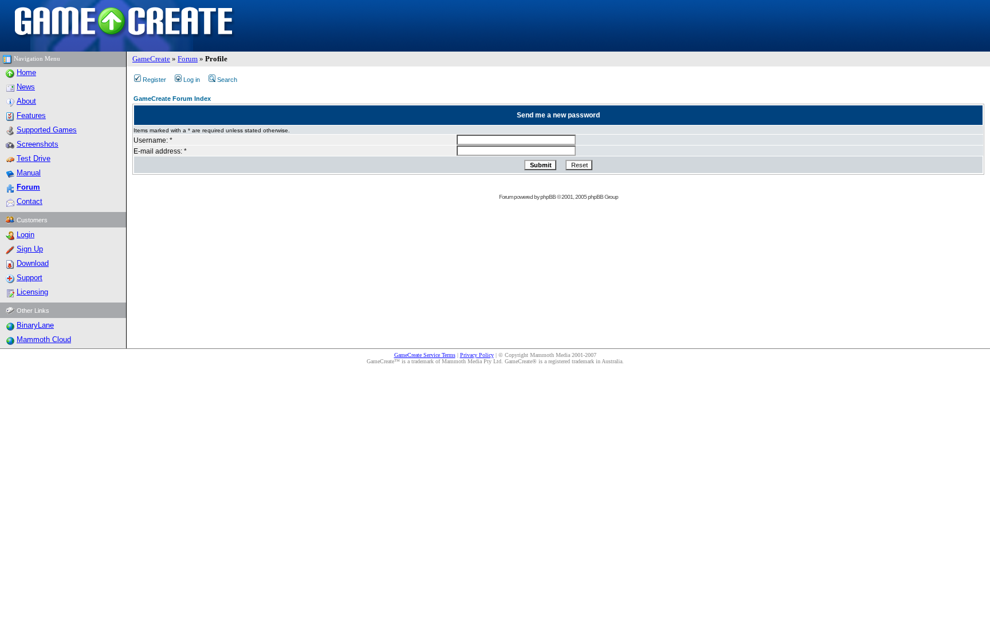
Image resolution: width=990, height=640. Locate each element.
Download (33, 263)
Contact (29, 201)
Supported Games (47, 129)
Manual (29, 172)
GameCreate (151, 58)
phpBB (548, 197)
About (26, 101)
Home (26, 72)
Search (227, 79)
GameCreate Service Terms (424, 355)
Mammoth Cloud (44, 339)
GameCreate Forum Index (172, 98)
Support (29, 277)
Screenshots (37, 144)
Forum (188, 58)
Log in (191, 79)
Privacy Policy (477, 355)
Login (25, 234)
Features (31, 115)
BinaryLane (35, 325)
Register (154, 79)
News (26, 87)
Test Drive (33, 158)
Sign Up (30, 249)
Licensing (32, 292)
